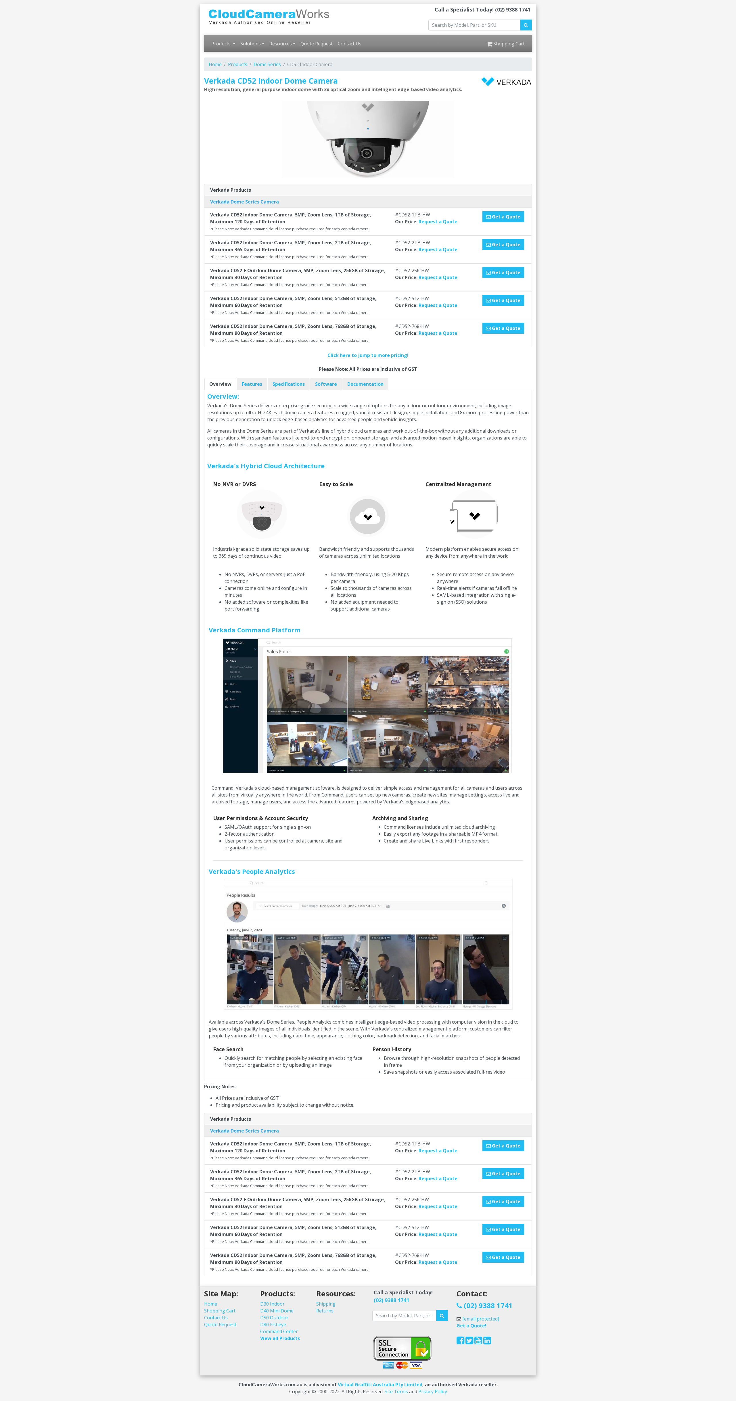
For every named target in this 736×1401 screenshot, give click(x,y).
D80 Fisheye (273, 1324)
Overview (220, 384)
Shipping (326, 1304)
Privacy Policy (432, 1391)
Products (221, 44)
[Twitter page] (469, 1342)
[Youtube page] (478, 1342)
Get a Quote (505, 217)
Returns (325, 1311)
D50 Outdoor (274, 1317)
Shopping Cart (508, 44)
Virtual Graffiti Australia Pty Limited (380, 1384)
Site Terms (396, 1391)
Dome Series (267, 64)
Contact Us (349, 44)
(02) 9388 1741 (391, 1300)
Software (326, 384)
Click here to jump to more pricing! (368, 355)
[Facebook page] (460, 1342)
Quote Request (316, 44)
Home (215, 64)
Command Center (279, 1331)
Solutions (250, 44)
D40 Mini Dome (277, 1311)
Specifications (289, 384)
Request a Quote (438, 221)
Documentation (365, 384)
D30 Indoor (272, 1304)
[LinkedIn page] (487, 1342)
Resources (280, 44)
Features (252, 384)
